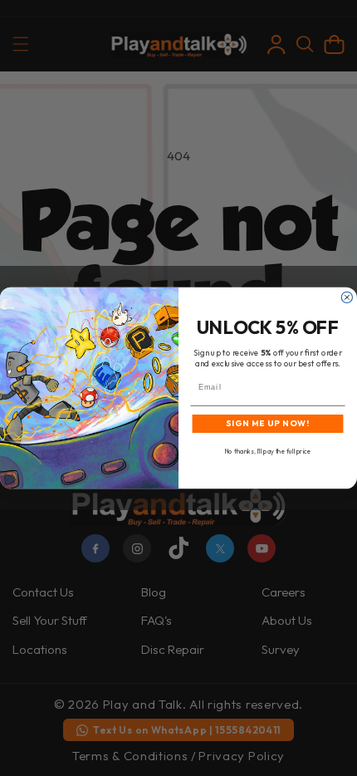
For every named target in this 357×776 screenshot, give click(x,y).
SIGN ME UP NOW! (268, 424)
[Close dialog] (346, 297)
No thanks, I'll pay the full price (267, 451)
